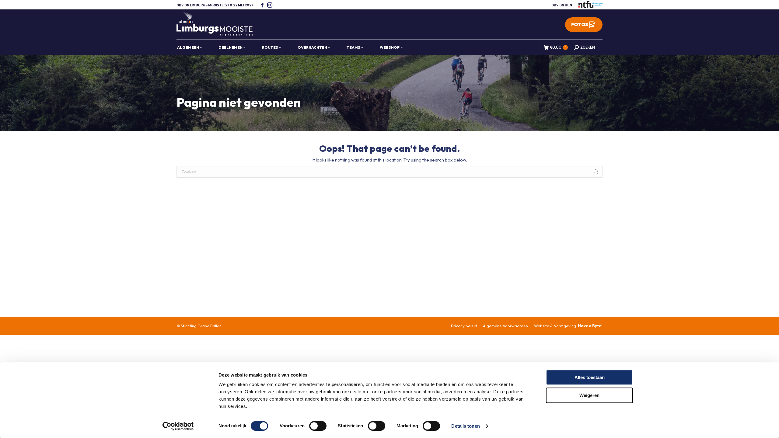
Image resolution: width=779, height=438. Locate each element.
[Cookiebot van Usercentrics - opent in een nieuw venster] (178, 426)
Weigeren (589, 395)
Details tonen (465, 426)
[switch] (318, 426)
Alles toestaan (590, 377)
